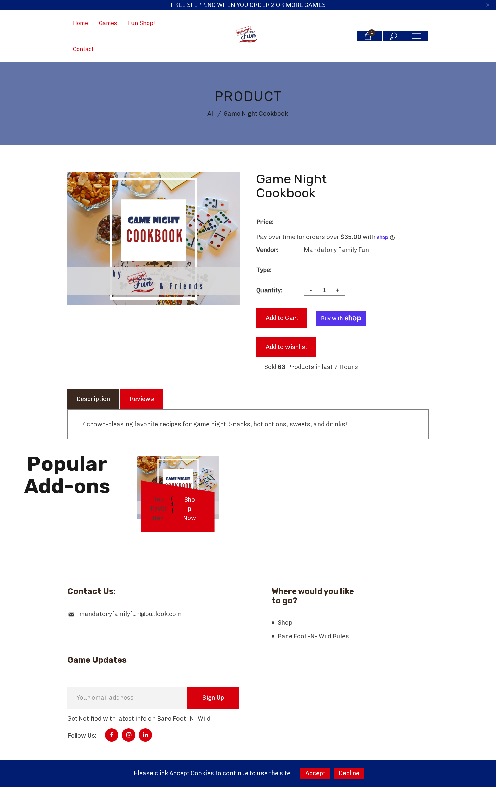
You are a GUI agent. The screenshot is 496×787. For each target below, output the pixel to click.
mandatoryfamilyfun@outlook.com (130, 614)
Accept (315, 773)
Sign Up (213, 697)
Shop (285, 622)
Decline (349, 773)
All (211, 113)
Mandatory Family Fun (336, 250)
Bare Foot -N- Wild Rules (313, 636)
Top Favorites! (159, 508)
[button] (248, 533)
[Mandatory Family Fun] (248, 35)
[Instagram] (128, 735)
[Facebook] (111, 735)
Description (93, 399)
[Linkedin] (145, 735)
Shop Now (189, 509)
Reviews (142, 399)
